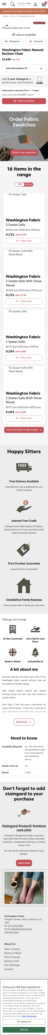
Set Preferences (24, 1022)
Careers (8, 969)
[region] (24, 1007)
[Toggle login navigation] (35, 4)
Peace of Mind (12, 953)
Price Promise (12, 957)
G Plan (12, 16)
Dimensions (14, 41)
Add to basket (26, 101)
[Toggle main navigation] (4, 4)
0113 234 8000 (15, 926)
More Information (29, 1016)
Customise (38, 41)
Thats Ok (24, 1030)
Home (5, 16)
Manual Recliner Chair (26, 16)
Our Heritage (12, 965)
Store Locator (12, 949)
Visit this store (11, 932)
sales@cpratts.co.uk (21, 929)
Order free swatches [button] (24, 152)
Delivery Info (11, 961)
